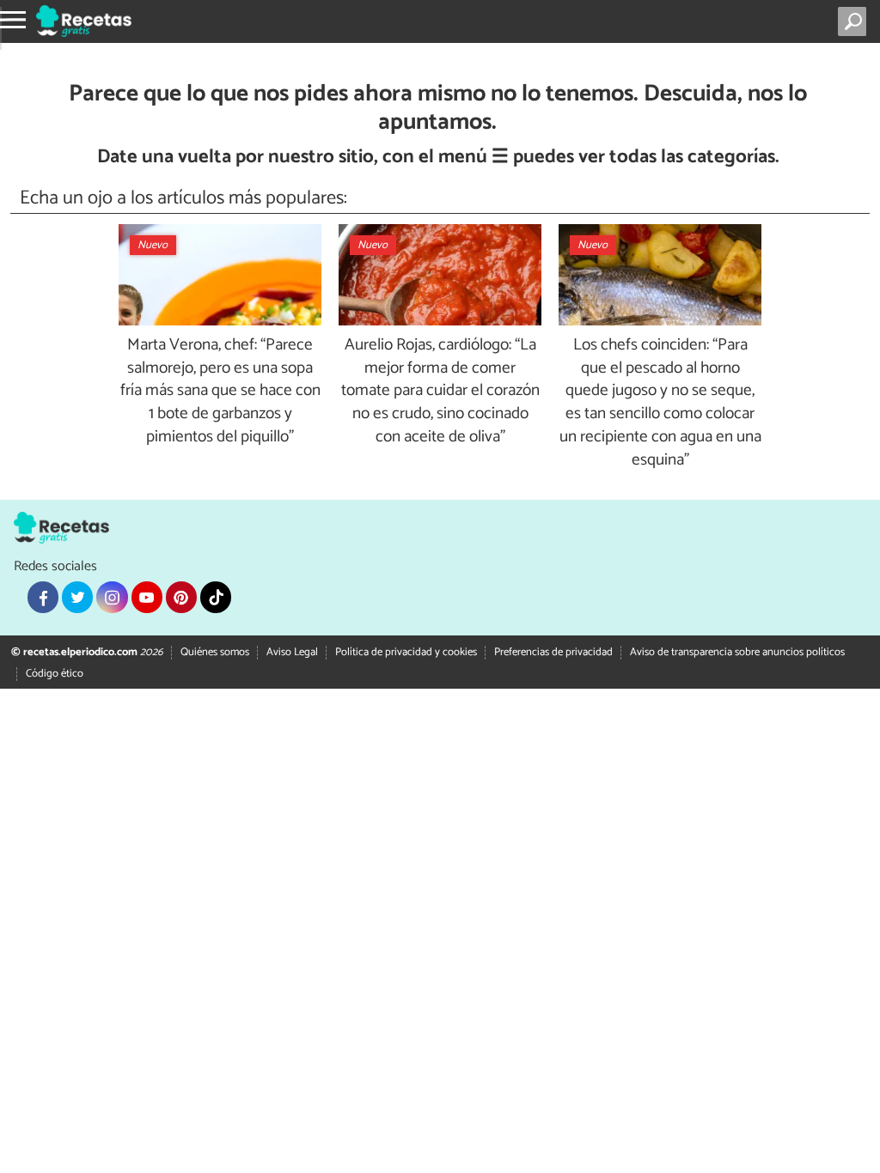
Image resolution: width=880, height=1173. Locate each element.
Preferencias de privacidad (553, 652)
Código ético (54, 673)
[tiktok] (215, 596)
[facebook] (43, 596)
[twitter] (77, 596)
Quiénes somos (214, 652)
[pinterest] (181, 596)
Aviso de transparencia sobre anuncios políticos (737, 652)
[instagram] (111, 596)
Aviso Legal (292, 652)
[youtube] (146, 596)
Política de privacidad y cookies (406, 652)
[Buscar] (855, 21)
